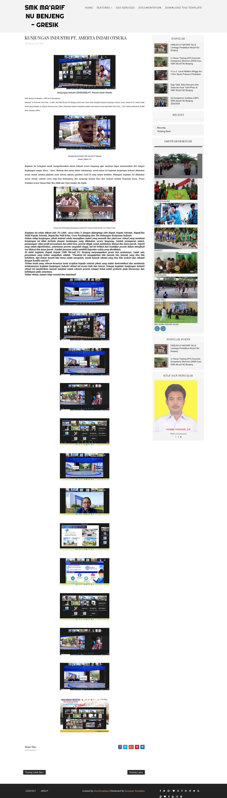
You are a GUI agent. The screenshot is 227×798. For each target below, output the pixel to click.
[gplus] (169, 791)
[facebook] (160, 791)
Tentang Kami (164, 131)
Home (89, 7)
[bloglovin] (174, 791)
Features (103, 7)
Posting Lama (136, 772)
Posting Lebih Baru (34, 772)
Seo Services (125, 7)
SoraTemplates (101, 791)
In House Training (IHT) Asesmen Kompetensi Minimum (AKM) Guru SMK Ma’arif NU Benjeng (186, 61)
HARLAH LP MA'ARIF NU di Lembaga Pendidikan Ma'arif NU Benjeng (185, 48)
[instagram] (178, 791)
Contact (31, 791)
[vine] (190, 791)
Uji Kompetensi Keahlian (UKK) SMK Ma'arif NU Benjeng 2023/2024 (185, 101)
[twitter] (164, 791)
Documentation (149, 7)
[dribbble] (185, 791)
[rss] (198, 791)
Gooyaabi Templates (135, 791)
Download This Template (183, 7)
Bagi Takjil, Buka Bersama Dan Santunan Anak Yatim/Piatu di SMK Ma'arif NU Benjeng (185, 87)
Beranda (161, 127)
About (44, 791)
